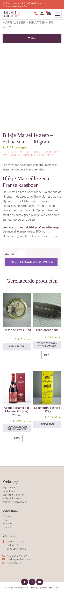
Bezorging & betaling (13, 495)
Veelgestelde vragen (13, 498)
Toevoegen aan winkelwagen (31, 262)
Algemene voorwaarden (15, 502)
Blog (5, 520)
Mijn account (9, 488)
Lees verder (16, 347)
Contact (7, 527)
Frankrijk (47, 152)
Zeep (53, 155)
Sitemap (33, 588)
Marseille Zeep (40, 155)
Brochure (7, 523)
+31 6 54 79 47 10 (17, 556)
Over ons (7, 516)
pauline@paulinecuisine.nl (20, 559)
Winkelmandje (10, 491)
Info (47, 355)
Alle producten (30, 152)
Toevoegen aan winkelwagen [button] (47, 344)
